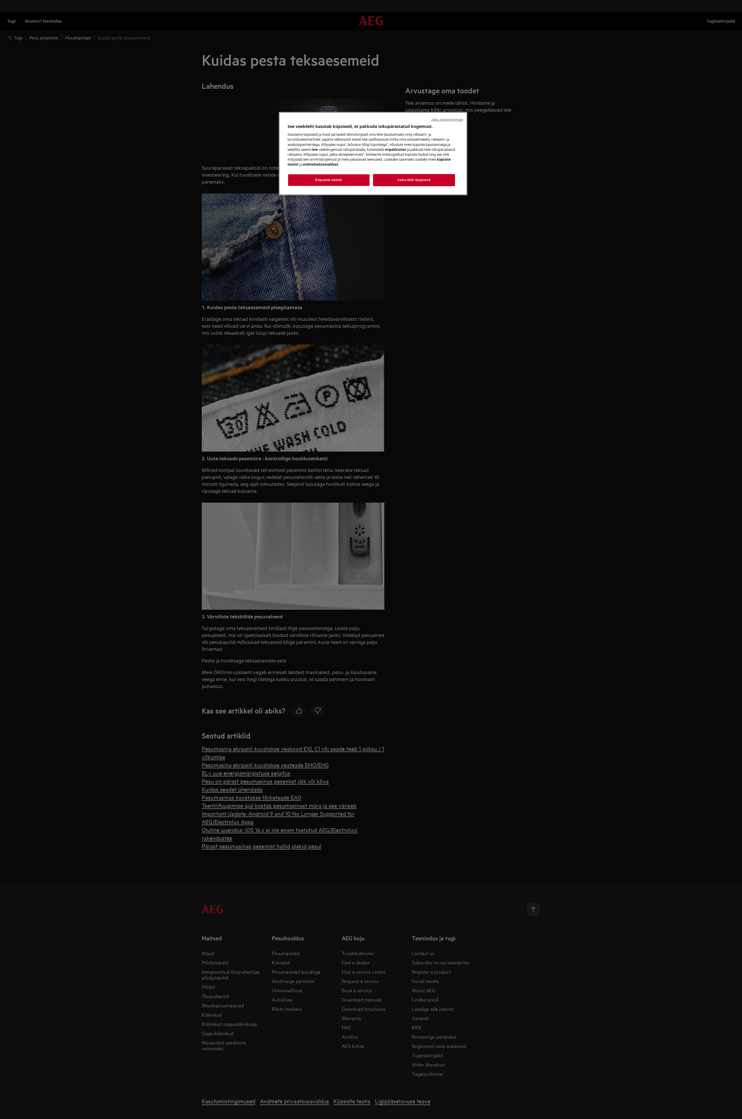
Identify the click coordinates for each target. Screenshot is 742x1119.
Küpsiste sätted (328, 180)
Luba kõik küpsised (414, 180)
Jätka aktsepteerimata (447, 119)
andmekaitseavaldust (320, 164)
